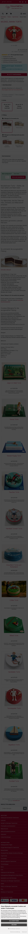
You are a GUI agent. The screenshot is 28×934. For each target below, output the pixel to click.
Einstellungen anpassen (14, 928)
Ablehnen (14, 924)
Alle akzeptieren (14, 920)
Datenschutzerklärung (15, 931)
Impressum (24, 931)
